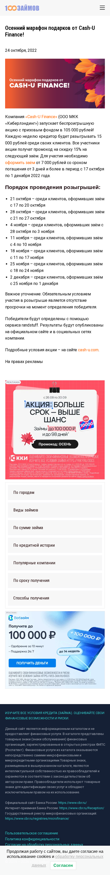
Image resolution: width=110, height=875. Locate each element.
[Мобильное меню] (102, 7)
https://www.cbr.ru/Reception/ (81, 808)
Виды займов (25, 509)
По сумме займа (28, 527)
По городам (23, 492)
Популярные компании (34, 562)
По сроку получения (31, 580)
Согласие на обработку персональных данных (44, 845)
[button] (55, 492)
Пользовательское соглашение (31, 833)
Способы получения (31, 598)
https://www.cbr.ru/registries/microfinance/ (37, 818)
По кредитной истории (34, 545)
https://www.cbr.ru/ (72, 803)
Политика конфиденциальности (32, 839)
